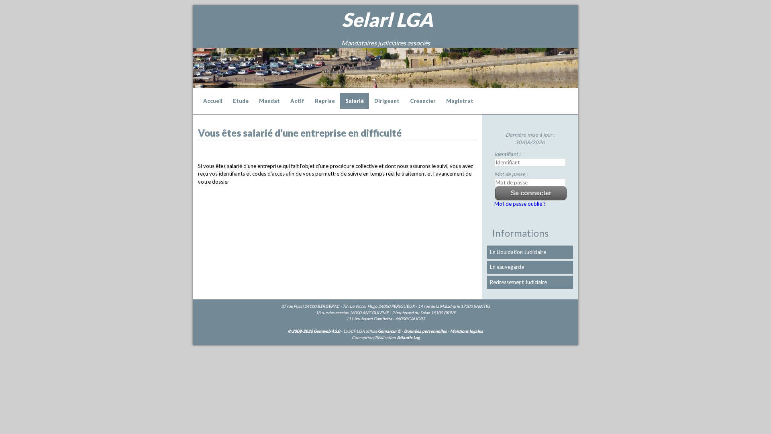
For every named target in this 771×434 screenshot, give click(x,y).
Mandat (269, 101)
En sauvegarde (507, 267)
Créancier (423, 101)
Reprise (325, 101)
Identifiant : (507, 154)
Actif (297, 101)
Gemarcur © (389, 331)
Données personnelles (425, 331)
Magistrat (459, 101)
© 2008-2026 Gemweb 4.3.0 (314, 331)
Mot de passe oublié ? (520, 204)
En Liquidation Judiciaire (518, 252)
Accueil (212, 101)
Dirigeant (387, 101)
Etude (241, 101)
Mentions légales (466, 331)
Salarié (354, 101)
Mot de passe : (511, 174)
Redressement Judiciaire (518, 282)
